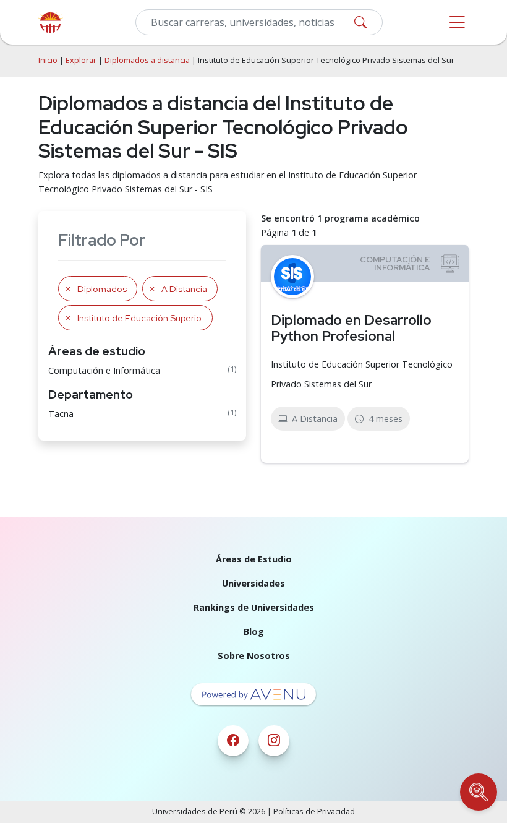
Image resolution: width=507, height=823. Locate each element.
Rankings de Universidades (254, 607)
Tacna (61, 414)
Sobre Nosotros (254, 655)
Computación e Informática (104, 370)
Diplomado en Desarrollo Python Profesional (351, 328)
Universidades (253, 583)
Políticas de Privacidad (314, 811)
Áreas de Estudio (254, 559)
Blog (254, 631)
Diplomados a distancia (147, 60)
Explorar (81, 60)
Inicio (48, 60)
